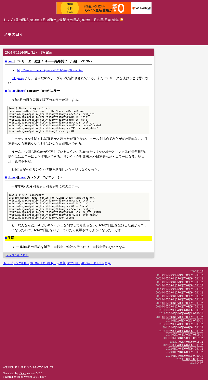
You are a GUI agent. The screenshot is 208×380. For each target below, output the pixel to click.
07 (184, 275)
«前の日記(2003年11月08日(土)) (36, 20)
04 (173, 275)
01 (163, 275)
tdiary (13, 90)
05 (177, 275)
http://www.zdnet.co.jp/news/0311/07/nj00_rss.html (50, 70)
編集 (115, 20)
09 (191, 275)
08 (187, 275)
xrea (22, 90)
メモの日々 (13, 34)
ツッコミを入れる (17, 255)
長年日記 (45, 52)
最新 (62, 20)
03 (170, 275)
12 (201, 271)
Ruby (20, 376)
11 (198, 271)
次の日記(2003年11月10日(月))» (89, 20)
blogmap (18, 78)
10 (194, 275)
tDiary (22, 373)
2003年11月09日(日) (21, 52)
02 (167, 275)
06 (180, 275)
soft (11, 61)
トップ (8, 20)
